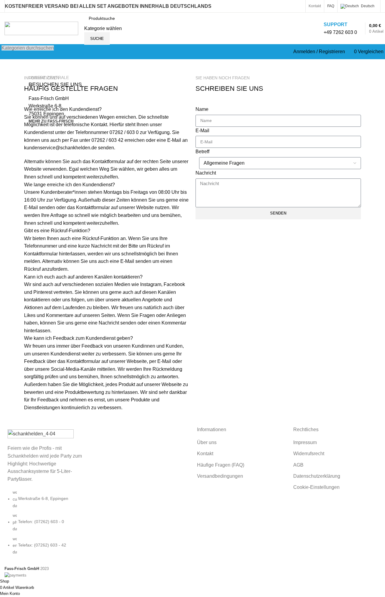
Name (202, 109)
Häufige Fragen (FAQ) (220, 465)
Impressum (305, 442)
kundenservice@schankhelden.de (60, 147)
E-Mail (202, 130)
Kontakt (205, 453)
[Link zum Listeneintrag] (48, 525)
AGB (298, 465)
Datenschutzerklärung (316, 476)
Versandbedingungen (220, 476)
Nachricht (206, 172)
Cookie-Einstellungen (316, 487)
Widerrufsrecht (308, 453)
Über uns (207, 442)
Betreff (202, 151)
